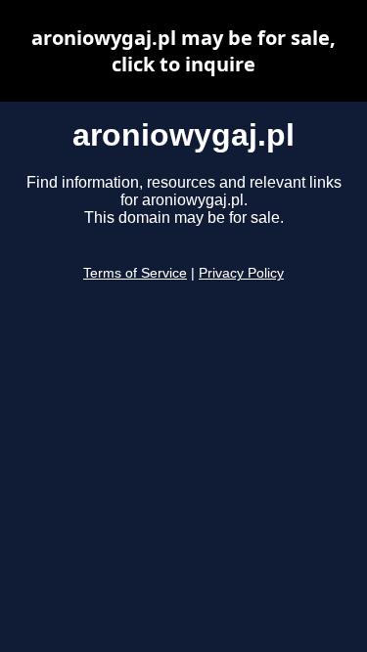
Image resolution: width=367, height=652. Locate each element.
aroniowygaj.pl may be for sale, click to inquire (183, 50)
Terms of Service (135, 273)
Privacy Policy (241, 273)
